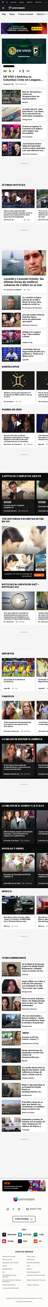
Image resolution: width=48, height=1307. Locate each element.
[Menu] (3, 8)
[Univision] (16, 8)
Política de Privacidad (8, 1256)
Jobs (28, 1266)
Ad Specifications (7, 1269)
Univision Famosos (30, 154)
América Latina (28, 1113)
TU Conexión (27, 137)
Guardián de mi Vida (12, 883)
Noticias (13, 2)
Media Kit (29, 1269)
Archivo (4, 1266)
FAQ (3, 1272)
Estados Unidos (28, 1078)
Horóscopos (9, 402)
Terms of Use (30, 1259)
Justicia (25, 974)
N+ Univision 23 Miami (13, 290)
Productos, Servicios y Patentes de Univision (11, 1281)
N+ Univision (9, 622)
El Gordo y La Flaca (11, 841)
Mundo (25, 102)
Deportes (38, 2)
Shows (21, 2)
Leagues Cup (27, 342)
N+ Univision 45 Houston (32, 308)
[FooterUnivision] (24, 1199)
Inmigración (27, 120)
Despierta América (11, 774)
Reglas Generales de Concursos (36, 1280)
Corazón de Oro (10, 511)
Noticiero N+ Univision (9, 220)
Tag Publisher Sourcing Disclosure (9, 1276)
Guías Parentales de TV (33, 1272)
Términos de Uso (7, 1259)
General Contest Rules (8, 1285)
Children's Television (33, 1285)
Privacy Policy (31, 1256)
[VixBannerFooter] (24, 1185)
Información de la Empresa (10, 1262)
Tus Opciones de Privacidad (10, 1288)
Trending (25, 1130)
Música (7, 926)
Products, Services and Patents (36, 1275)
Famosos (30, 2)
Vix (7, 2)
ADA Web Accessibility (33, 1262)
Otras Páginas (22, 1219)
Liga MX (25, 360)
